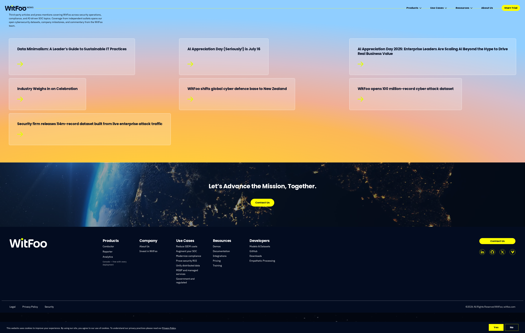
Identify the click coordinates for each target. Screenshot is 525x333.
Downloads (256, 276)
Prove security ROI (186, 281)
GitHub (253, 271)
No (511, 327)
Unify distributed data (188, 285)
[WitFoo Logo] (28, 263)
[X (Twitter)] (502, 272)
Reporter (108, 271)
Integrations (220, 276)
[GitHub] (492, 272)
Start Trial (510, 8)
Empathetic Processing (262, 281)
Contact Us (262, 223)
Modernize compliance (188, 276)
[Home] (15, 8)
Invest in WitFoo (148, 271)
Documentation (221, 271)
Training (217, 285)
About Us (487, 8)
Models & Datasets (260, 266)
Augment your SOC (186, 271)
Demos (217, 266)
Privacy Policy (169, 328)
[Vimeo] (512, 272)
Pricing (217, 281)
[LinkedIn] (482, 272)
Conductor (108, 266)
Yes (496, 327)
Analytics (108, 277)
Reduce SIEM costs (186, 266)
